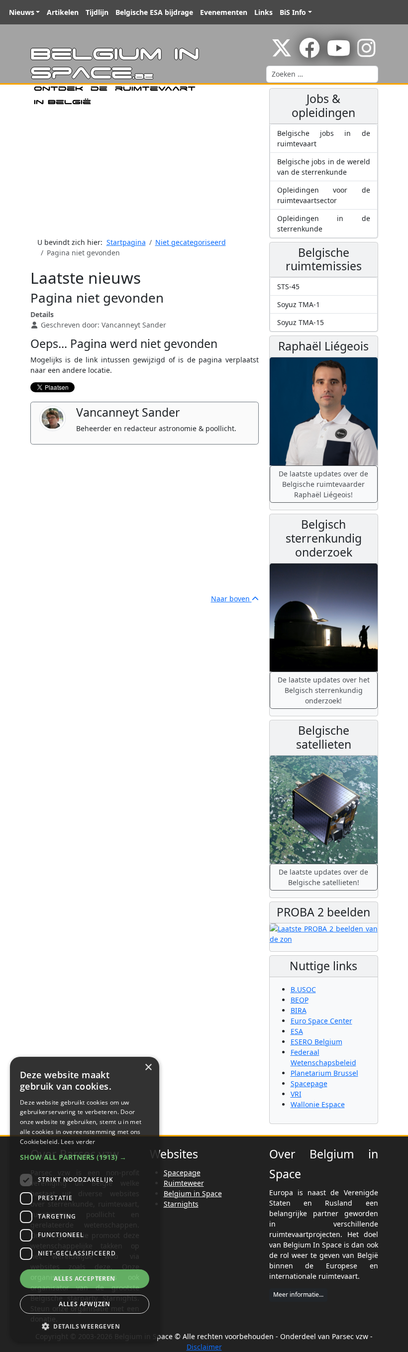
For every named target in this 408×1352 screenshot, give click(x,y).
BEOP (299, 1000)
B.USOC (303, 989)
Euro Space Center (321, 1020)
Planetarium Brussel (324, 1073)
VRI (296, 1094)
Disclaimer (204, 1347)
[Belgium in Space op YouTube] (338, 53)
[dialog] (84, 1199)
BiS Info (293, 12)
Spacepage (309, 1083)
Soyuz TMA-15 (300, 322)
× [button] (148, 1067)
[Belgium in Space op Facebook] (309, 53)
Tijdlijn (97, 12)
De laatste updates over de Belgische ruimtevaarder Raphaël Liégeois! (323, 484)
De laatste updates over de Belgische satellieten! (323, 877)
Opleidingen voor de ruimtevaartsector (323, 195)
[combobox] (322, 74)
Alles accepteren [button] (84, 1278)
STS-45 (288, 286)
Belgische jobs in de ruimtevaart (323, 138)
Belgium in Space (193, 1193)
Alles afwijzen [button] (84, 1304)
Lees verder (78, 1141)
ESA (297, 1031)
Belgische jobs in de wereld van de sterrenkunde (323, 167)
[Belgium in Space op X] (281, 53)
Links (263, 12)
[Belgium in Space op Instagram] (366, 53)
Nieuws (21, 12)
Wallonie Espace (318, 1104)
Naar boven (231, 598)
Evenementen (223, 12)
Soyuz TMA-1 (298, 304)
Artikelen (63, 12)
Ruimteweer (184, 1183)
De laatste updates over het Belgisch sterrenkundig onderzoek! (324, 690)
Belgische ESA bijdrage (154, 12)
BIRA (298, 1010)
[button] (84, 1157)
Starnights (181, 1204)
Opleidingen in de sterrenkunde (323, 223)
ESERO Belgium (316, 1041)
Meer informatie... (298, 1294)
